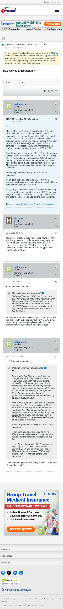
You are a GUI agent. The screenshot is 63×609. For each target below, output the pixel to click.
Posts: (17, 112)
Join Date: (18, 110)
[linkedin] (16, 574)
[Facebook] (4, 574)
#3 (56, 282)
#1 (56, 119)
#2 (56, 233)
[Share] (56, 111)
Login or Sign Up (51, 2)
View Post (43, 293)
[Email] (21, 574)
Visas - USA (20, 44)
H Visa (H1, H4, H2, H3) (37, 44)
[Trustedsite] (10, 584)
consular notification (19, 204)
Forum (9, 44)
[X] (10, 574)
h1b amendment (48, 204)
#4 (56, 356)
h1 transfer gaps (34, 204)
